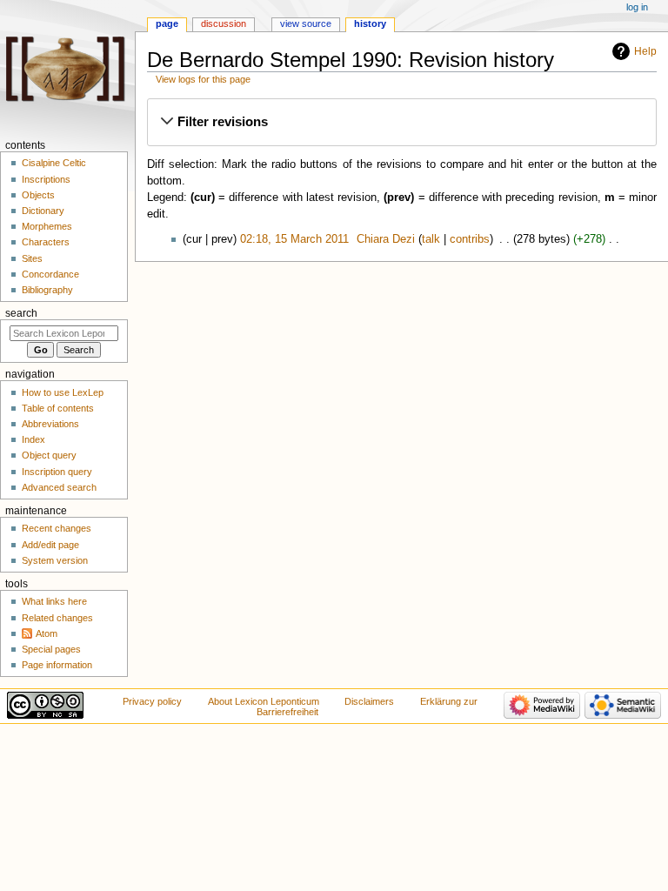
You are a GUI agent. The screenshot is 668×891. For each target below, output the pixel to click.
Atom (46, 633)
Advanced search (59, 487)
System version (55, 560)
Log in (637, 7)
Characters (46, 242)
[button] (401, 122)
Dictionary (43, 210)
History (370, 23)
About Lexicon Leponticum (263, 701)
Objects (38, 195)
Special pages (51, 649)
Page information (57, 665)
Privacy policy (152, 701)
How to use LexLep (63, 392)
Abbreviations (50, 424)
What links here (54, 601)
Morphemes (47, 226)
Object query (49, 455)
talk (431, 239)
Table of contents (58, 408)
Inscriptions (46, 179)
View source (305, 23)
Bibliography (47, 290)
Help (645, 51)
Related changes (57, 618)
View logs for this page (203, 79)
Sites (32, 258)
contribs (470, 239)
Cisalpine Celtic (54, 162)
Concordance (50, 274)
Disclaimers (369, 701)
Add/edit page (50, 544)
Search (21, 313)
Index (33, 439)
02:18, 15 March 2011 (294, 239)
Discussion (223, 23)
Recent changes (56, 528)
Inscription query (57, 471)
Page (167, 23)
